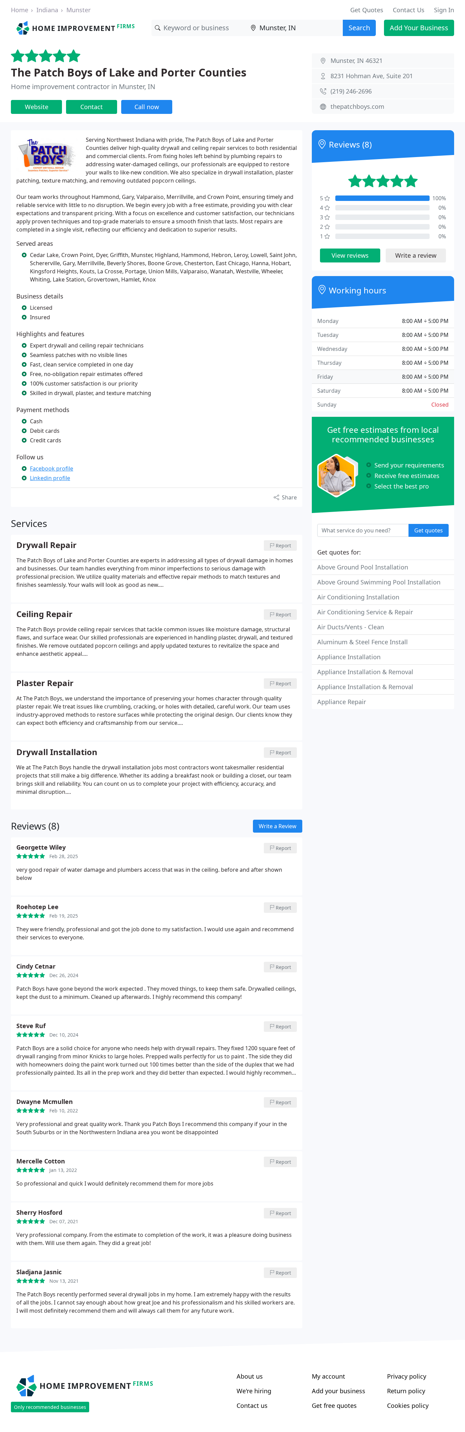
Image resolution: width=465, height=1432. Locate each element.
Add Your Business (419, 27)
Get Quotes (366, 10)
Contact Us (408, 10)
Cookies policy (408, 1405)
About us (250, 1376)
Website (36, 107)
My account (328, 1376)
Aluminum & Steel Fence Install (362, 642)
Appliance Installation (349, 657)
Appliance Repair (341, 702)
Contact (91, 107)
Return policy (406, 1391)
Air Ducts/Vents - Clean (350, 627)
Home (19, 10)
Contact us (252, 1405)
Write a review (415, 255)
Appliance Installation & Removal (365, 672)
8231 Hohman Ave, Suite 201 (372, 76)
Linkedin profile (50, 478)
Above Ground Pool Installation (362, 567)
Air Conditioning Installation (358, 597)
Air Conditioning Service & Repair (365, 612)
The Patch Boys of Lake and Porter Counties (128, 72)
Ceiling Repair (44, 614)
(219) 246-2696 (351, 91)
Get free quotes (334, 1405)
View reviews (350, 255)
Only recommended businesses (50, 1407)
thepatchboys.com (357, 106)
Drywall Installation (56, 752)
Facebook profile (51, 468)
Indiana (47, 10)
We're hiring (254, 1391)
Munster (78, 10)
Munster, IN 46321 (357, 60)
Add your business (338, 1391)
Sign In (444, 10)
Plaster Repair (45, 683)
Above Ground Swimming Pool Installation (378, 582)
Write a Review (277, 826)
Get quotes (428, 530)
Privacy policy (406, 1376)
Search (359, 27)
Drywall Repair (46, 545)
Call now (146, 107)
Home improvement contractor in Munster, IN (83, 86)
